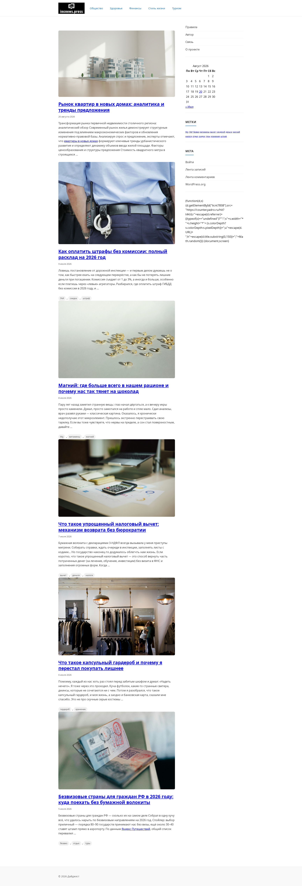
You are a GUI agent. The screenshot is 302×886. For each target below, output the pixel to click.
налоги (89, 575)
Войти (189, 162)
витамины (74, 436)
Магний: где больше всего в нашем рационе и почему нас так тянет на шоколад (113, 388)
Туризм (176, 8)
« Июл (189, 107)
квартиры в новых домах (81, 141)
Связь (189, 42)
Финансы (135, 8)
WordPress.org (195, 184)
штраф (86, 298)
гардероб (65, 709)
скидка (73, 298)
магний (90, 436)
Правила (191, 27)
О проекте (192, 49)
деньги (76, 575)
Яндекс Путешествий (136, 829)
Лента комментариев (200, 177)
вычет (63, 575)
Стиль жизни (156, 8)
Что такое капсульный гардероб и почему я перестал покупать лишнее (110, 665)
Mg (61, 436)
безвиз (63, 843)
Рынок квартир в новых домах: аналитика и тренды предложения (111, 107)
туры (87, 843)
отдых (76, 843)
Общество (96, 8)
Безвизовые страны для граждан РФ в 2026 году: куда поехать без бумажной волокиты (115, 799)
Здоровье (116, 8)
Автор (189, 34)
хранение (81, 709)
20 (200, 92)
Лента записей (195, 169)
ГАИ (62, 298)
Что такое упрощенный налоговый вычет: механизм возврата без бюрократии (108, 527)
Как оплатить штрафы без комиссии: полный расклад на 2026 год (112, 254)
